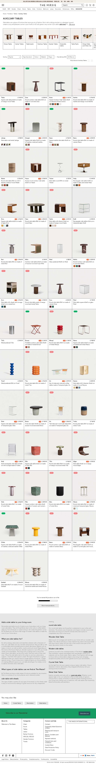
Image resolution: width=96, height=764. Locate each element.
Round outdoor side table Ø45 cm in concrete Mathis (83, 263)
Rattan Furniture (28, 734)
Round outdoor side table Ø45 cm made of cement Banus (59, 545)
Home (4, 14)
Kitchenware (66, 9)
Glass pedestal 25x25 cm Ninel (58, 262)
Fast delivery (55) (61, 57)
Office (72, 9)
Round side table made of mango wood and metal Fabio (35, 303)
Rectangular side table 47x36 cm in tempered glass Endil (83, 222)
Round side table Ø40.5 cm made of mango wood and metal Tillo (59, 464)
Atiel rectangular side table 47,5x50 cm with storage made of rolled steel (11, 465)
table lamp (62, 24)
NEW (9, 9)
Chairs (19, 9)
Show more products (48, 606)
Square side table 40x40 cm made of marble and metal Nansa (83, 343)
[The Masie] (48, 5)
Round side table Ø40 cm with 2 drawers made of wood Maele (10, 181)
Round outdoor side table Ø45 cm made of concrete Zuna (35, 100)
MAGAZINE (79, 9)
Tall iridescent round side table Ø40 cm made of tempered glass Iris (60, 424)
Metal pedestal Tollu (7, 343)
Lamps (52, 9)
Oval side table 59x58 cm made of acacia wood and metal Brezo (35, 424)
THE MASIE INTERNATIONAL (77, 721)
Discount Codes (50, 750)
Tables (29, 9)
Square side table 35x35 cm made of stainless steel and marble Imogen (35, 142)
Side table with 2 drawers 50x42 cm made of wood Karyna (84, 384)
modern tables (88, 652)
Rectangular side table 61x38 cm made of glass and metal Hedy (83, 181)
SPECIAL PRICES (28, 737)
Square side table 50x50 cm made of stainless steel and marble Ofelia (11, 545)
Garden (14, 9)
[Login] (93, 5)
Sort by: (5, 57)
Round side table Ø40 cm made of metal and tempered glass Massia (83, 505)
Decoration (58, 9)
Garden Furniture (28, 739)
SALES (4, 9)
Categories (26, 721)
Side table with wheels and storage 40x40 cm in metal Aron (11, 303)
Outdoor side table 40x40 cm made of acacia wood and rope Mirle (36, 263)
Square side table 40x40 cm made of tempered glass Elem (11, 424)
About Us (4, 721)
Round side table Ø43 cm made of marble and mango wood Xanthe (83, 100)
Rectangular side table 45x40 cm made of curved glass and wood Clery (83, 546)
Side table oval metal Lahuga (10, 140)
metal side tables (76, 675)
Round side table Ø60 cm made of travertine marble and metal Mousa (35, 585)
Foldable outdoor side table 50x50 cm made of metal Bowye (35, 343)
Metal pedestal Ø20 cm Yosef (10, 383)
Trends (25, 741)
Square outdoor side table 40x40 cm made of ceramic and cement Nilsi (35, 506)
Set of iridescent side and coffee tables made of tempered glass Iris (59, 384)
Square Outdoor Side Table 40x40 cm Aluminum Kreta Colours (59, 100)
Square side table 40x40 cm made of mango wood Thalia (11, 100)
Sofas (33, 9)
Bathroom (46, 9)
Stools (24, 9)
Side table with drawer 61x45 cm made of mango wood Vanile (59, 222)
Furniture (39, 9)
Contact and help (50, 721)
